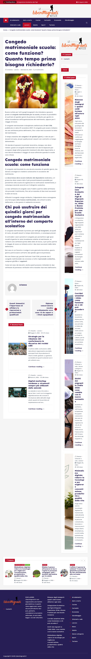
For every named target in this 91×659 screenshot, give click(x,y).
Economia (57, 20)
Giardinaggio (69, 20)
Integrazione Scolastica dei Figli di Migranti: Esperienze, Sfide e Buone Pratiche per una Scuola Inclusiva (56, 610)
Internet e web (15, 25)
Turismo (52, 25)
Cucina (38, 20)
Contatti (66, 59)
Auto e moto (27, 20)
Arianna (10, 70)
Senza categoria (78, 634)
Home (5, 30)
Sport (43, 25)
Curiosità (47, 20)
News (76, 90)
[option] (18, 573)
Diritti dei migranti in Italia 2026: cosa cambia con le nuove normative (56, 629)
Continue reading (35, 367)
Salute (35, 25)
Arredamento (14, 20)
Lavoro (26, 25)
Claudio (33, 331)
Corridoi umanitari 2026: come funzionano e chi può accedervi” (55, 621)
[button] (82, 560)
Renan (79, 85)
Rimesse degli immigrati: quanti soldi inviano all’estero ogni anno (55, 599)
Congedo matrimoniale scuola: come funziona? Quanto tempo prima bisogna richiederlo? (39, 30)
